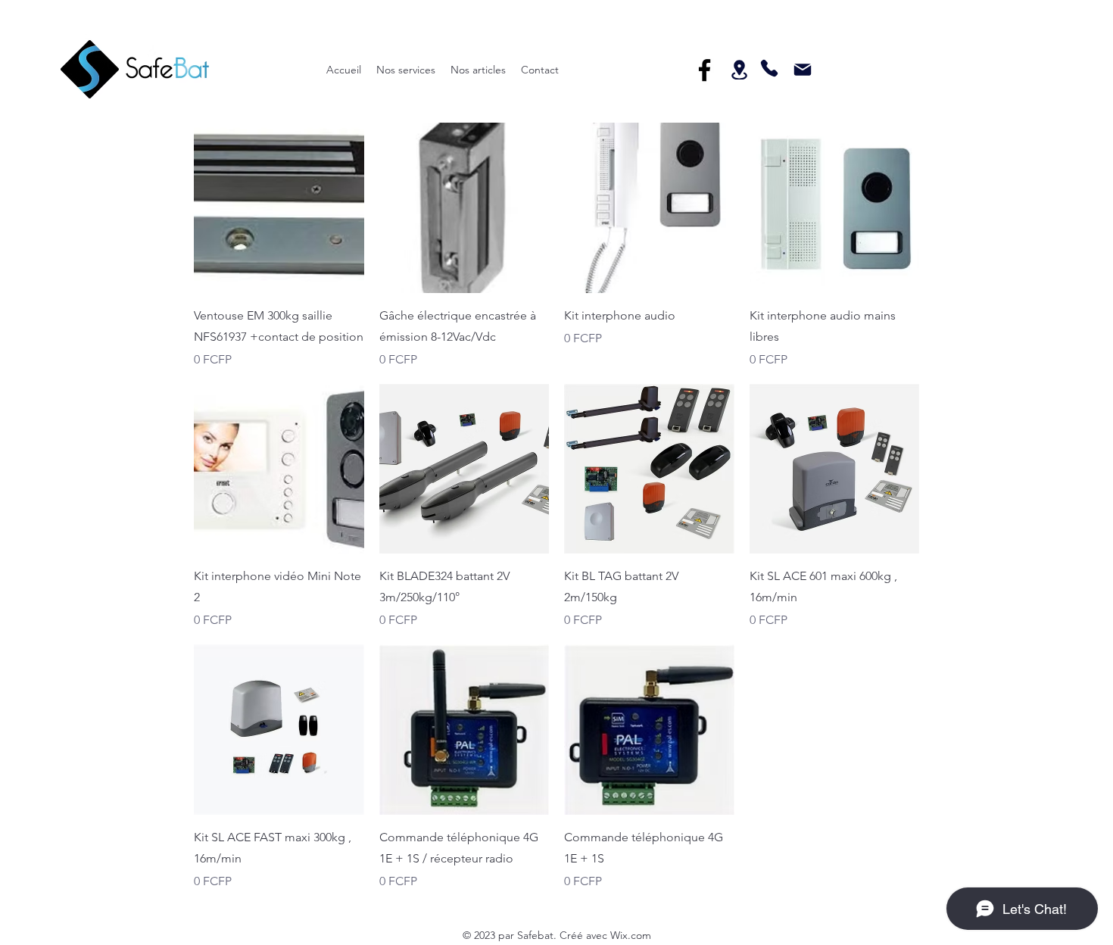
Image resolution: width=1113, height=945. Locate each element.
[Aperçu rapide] (279, 208)
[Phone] (769, 68)
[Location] (739, 70)
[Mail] (802, 69)
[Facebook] (704, 70)
